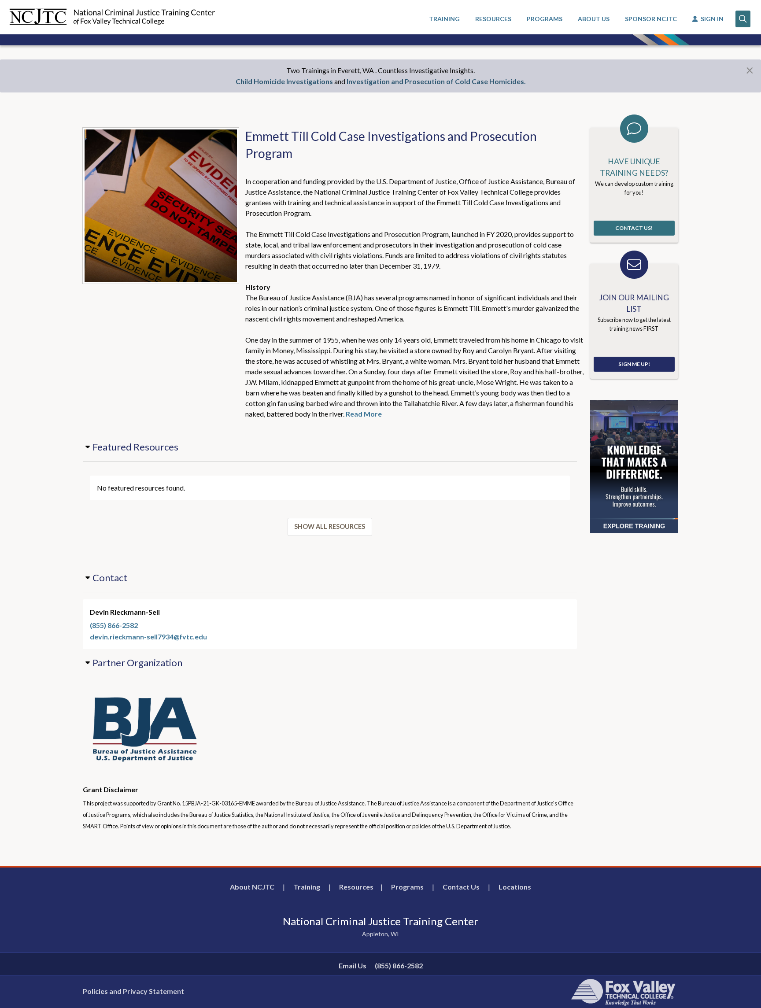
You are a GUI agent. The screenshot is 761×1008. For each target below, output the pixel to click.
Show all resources (329, 526)
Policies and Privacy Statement (133, 991)
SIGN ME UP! (634, 364)
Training (306, 886)
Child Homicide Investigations (284, 81)
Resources (356, 886)
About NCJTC (252, 886)
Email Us (352, 965)
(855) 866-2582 (114, 625)
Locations (515, 886)
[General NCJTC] (634, 466)
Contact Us (461, 886)
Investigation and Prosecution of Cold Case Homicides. (436, 81)
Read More (364, 414)
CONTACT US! (634, 228)
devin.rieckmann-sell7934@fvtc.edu (148, 636)
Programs (407, 886)
